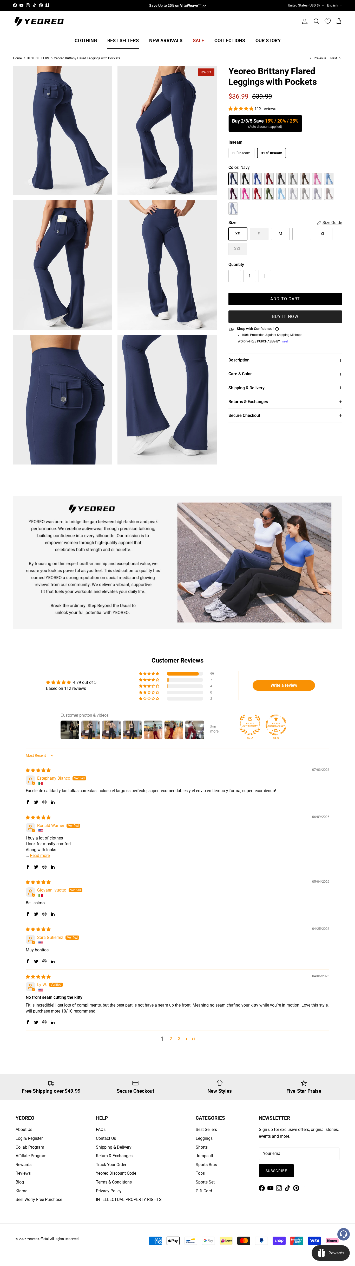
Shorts (202, 1147)
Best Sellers (206, 1129)
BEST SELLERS (123, 40)
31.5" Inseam (271, 153)
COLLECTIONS (229, 40)
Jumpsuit (204, 1155)
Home (17, 58)
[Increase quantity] (265, 276)
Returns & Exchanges (248, 401)
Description (238, 360)
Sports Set (205, 1182)
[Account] (304, 21)
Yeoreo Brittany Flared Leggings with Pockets (87, 58)
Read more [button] (40, 855)
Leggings (204, 1138)
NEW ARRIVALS (165, 40)
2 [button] (171, 1038)
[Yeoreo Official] (39, 21)
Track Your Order (111, 1164)
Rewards (23, 1164)
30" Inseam (241, 153)
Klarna (22, 1190)
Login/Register (29, 1138)
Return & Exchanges (114, 1155)
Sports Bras (206, 1164)
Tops (200, 1173)
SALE (198, 40)
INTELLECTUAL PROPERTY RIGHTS (129, 1199)
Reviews (23, 1173)
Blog (20, 1182)
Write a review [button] (284, 685)
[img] (38, 770)
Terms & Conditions (114, 1182)
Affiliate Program (31, 1155)
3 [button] (179, 1038)
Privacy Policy (109, 1190)
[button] (241, 108)
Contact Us (106, 1138)
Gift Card (204, 1190)
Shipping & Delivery (246, 387)
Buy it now (285, 316)
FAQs (101, 1129)
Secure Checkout (244, 415)
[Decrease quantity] (234, 276)
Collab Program (30, 1147)
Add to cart (285, 298)
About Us (24, 1129)
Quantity (236, 264)
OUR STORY (268, 40)
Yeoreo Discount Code (116, 1173)
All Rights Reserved (64, 1239)
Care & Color (240, 374)
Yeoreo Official (38, 1239)
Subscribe (276, 1171)
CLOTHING (86, 40)
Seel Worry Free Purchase (39, 1199)
